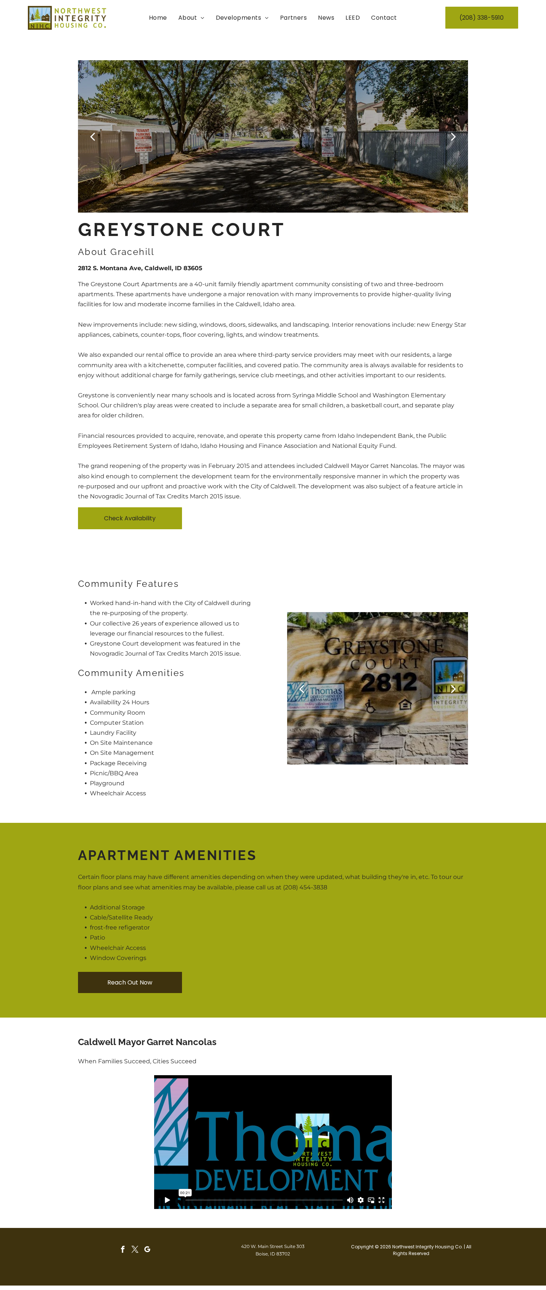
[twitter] (135, 1250)
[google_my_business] (147, 1250)
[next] (453, 136)
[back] (92, 136)
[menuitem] (158, 17)
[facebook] (122, 1250)
